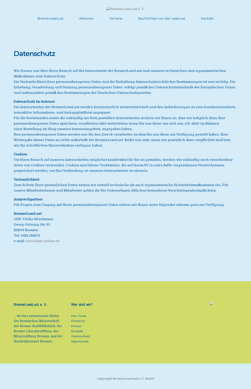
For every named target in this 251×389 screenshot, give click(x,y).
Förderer (78, 321)
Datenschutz (80, 336)
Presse (76, 326)
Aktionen (86, 18)
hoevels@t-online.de (43, 241)
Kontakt (207, 18)
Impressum (80, 341)
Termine (115, 18)
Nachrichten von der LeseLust (161, 18)
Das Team (78, 316)
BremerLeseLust (50, 18)
